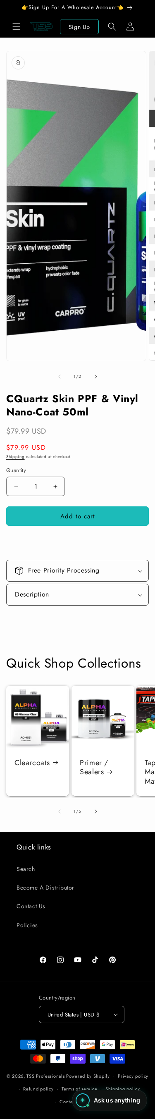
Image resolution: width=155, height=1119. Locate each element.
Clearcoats (32, 763)
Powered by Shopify (88, 1076)
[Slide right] (96, 376)
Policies (27, 925)
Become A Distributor (45, 887)
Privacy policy (133, 1076)
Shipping (15, 456)
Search (26, 869)
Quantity (16, 470)
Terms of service (79, 1089)
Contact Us (31, 906)
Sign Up (79, 27)
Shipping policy (122, 1089)
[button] (16, 26)
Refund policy (38, 1089)
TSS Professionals (45, 1076)
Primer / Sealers (94, 767)
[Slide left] (59, 376)
